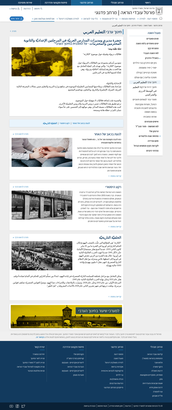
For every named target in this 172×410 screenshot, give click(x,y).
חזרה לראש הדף (21, 134)
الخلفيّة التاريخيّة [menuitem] (50, 123)
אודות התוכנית (150, 116)
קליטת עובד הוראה (155, 354)
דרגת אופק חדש (156, 387)
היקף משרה (158, 366)
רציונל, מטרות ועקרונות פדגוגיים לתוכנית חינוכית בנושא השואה (145, 108)
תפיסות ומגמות (128, 18)
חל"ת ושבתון (157, 395)
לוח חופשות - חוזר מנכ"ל (147, 126)
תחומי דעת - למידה (148, 18)
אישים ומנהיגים (152, 121)
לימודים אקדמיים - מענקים (73, 362)
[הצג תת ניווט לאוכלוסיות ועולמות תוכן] (32, 18)
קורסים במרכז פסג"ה (75, 358)
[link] (81, 123)
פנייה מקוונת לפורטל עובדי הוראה (31, 366)
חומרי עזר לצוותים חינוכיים (145, 99)
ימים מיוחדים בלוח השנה (147, 43)
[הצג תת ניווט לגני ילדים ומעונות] (100, 18)
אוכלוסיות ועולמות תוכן (44, 18)
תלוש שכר (158, 362)
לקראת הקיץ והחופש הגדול (146, 145)
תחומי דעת (118, 354)
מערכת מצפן (78, 375)
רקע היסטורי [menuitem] (65, 123)
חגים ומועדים (152, 38)
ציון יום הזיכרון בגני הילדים (145, 62)
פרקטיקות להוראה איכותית (112, 370)
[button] (38, 8)
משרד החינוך (143, 8)
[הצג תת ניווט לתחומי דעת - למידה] (138, 18)
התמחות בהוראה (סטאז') (152, 358)
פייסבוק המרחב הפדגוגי (113, 387)
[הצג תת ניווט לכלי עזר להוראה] (81, 18)
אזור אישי (15, 18)
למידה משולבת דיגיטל (69, 18)
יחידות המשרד (39, 354)
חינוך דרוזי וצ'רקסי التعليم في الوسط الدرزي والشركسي (145, 90)
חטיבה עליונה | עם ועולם (146, 77)
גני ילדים (119, 375)
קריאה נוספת (115, 176)
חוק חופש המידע (116, 405)
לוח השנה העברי (151, 53)
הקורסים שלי (79, 354)
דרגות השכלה (157, 370)
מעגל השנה (148, 25)
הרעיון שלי (154, 131)
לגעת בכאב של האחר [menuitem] (81, 123)
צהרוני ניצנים (152, 150)
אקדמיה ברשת (117, 366)
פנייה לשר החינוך (38, 358)
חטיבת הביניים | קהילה (146, 72)
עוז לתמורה (158, 391)
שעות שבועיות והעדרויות (153, 383)
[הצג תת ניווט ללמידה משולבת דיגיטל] (57, 18)
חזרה (14, 31)
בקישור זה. (40, 337)
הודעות (128, 405)
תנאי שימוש (102, 405)
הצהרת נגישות (90, 405)
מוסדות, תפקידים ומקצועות (151, 375)
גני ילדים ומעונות (109, 18)
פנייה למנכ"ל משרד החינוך (33, 362)
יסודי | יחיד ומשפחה (148, 67)
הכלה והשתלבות (116, 379)
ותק (161, 379)
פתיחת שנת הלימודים (149, 136)
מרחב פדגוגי (157, 25)
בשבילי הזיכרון (137, 25)
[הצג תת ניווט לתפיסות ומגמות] (120, 18)
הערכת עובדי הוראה (75, 366)
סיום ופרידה (153, 140)
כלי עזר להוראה (90, 18)
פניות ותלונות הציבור (36, 370)
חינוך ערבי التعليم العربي (145, 82)
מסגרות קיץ (153, 48)
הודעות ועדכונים (116, 383)
